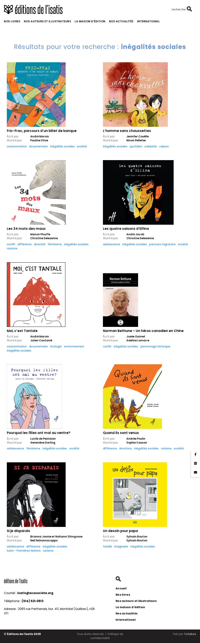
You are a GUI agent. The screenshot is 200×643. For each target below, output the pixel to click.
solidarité (151, 146)
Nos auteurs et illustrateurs (47, 21)
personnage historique (155, 346)
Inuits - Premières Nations (24, 551)
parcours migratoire (162, 244)
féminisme (55, 244)
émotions (125, 448)
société (82, 146)
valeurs (164, 146)
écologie (56, 346)
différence (25, 244)
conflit (11, 244)
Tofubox (190, 634)
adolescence (111, 244)
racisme (12, 248)
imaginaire (121, 546)
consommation (17, 146)
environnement (74, 346)
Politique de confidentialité (106, 636)
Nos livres (12, 21)
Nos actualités (121, 21)
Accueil (121, 588)
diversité (40, 244)
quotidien (136, 146)
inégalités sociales (62, 146)
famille (107, 546)
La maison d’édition (90, 21)
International (148, 21)
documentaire (38, 146)
